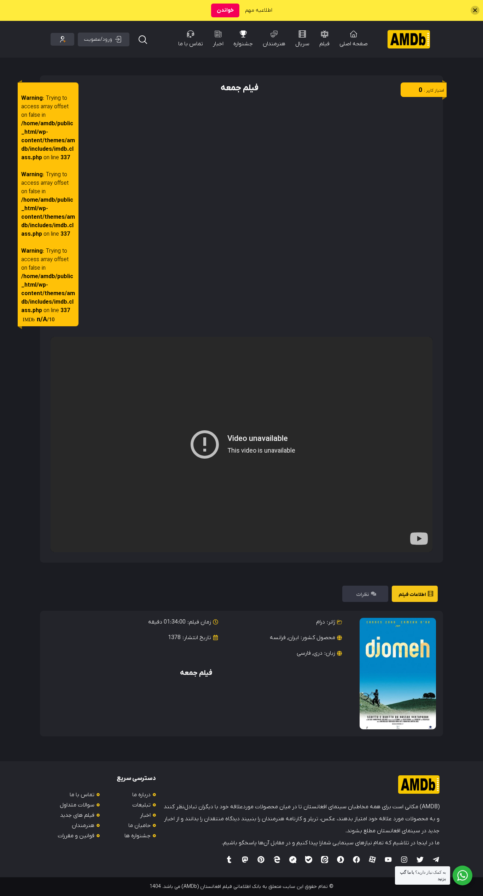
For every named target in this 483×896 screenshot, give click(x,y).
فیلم (324, 43)
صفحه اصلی (353, 43)
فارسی (304, 653)
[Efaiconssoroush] (340, 859)
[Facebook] (356, 859)
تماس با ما (190, 43)
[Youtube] (388, 859)
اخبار (218, 43)
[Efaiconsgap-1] (292, 859)
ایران (293, 637)
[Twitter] (420, 859)
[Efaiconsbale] (308, 859)
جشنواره (243, 43)
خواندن (225, 10)
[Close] (475, 10)
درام (320, 622)
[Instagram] (404, 859)
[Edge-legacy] (276, 859)
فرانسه (278, 637)
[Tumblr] (229, 859)
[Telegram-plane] (436, 859)
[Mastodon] (245, 859)
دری (317, 653)
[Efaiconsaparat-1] (372, 859)
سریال (302, 43)
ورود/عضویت (98, 39)
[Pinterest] (260, 859)
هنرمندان (274, 43)
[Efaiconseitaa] (324, 859)
